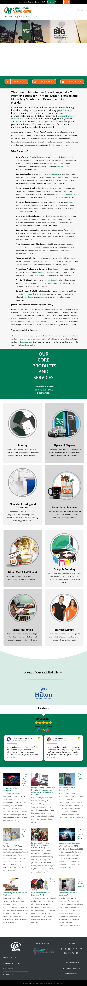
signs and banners (52, 174)
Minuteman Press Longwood (25, 336)
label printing (32, 261)
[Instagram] (73, 949)
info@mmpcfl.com (28, 16)
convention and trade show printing (29, 294)
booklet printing (47, 321)
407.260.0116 (9, 16)
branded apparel (70, 194)
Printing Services (37, 157)
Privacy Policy (71, 974)
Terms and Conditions (71, 968)
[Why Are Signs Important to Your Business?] (67, 779)
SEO (49, 205)
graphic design (64, 110)
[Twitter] (65, 949)
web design (39, 205)
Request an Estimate (12, 963)
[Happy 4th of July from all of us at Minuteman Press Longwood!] (11, 779)
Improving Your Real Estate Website (15, 893)
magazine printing (32, 321)
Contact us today (26, 342)
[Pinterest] (77, 949)
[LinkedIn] (65, 953)
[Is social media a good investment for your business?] (67, 884)
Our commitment (66, 233)
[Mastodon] (77, 953)
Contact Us (9, 974)
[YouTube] (69, 949)
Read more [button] (11, 758)
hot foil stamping (62, 166)
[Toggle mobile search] (78, 10)
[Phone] (73, 953)
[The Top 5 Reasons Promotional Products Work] (39, 884)
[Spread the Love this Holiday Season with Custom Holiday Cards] (39, 834)
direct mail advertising (24, 219)
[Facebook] (61, 949)
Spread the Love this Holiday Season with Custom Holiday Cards (41, 845)
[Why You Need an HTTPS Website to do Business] (67, 834)
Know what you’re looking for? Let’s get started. (43, 389)
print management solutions (39, 247)
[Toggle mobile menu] (82, 10)
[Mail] (69, 953)
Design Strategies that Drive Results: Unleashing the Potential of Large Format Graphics (43, 791)
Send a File (9, 969)
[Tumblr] (81, 949)
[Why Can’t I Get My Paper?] (11, 834)
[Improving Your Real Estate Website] (11, 884)
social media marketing (62, 205)
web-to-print (52, 280)
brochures (29, 297)
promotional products (43, 272)
